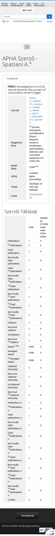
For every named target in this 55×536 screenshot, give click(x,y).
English (29, 10)
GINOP (28, 5)
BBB (29, 4)
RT (43, 4)
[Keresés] (49, 16)
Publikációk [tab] (12, 78)
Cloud (21, 4)
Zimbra (13, 4)
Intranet (4, 5)
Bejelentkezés (17, 5)
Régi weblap (39, 5)
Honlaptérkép (27, 515)
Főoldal (4, 4)
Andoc (36, 4)
